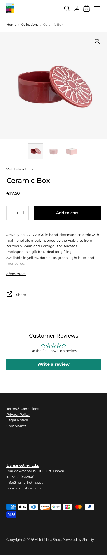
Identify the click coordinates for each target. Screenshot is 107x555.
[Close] (99, 494)
